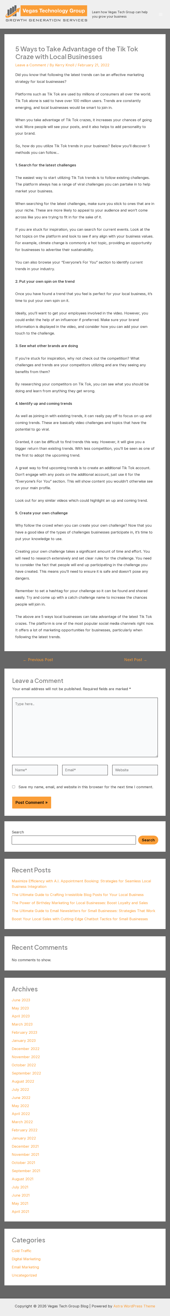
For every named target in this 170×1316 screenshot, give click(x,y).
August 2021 (22, 1179)
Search (18, 832)
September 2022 (26, 1073)
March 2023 (22, 1024)
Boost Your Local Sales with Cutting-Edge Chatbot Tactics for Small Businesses (80, 919)
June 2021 (21, 1195)
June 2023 (21, 1000)
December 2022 (25, 1048)
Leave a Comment (30, 65)
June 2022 (21, 1097)
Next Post (135, 660)
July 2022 (20, 1089)
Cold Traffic (21, 1251)
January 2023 (24, 1040)
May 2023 (20, 1008)
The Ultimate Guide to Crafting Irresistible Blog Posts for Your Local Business (78, 894)
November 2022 (26, 1057)
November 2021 (25, 1154)
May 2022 (20, 1106)
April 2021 (20, 1211)
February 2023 (24, 1032)
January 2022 (24, 1138)
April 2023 (21, 1016)
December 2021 (25, 1146)
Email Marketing (25, 1267)
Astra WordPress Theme (134, 1306)
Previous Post (38, 660)
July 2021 (20, 1187)
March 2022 (22, 1122)
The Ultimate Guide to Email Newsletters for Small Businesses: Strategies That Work (83, 911)
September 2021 (26, 1171)
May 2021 (20, 1203)
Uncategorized (24, 1275)
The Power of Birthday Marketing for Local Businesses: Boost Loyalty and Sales (80, 903)
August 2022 (23, 1081)
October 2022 (24, 1065)
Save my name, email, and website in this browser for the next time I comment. (85, 787)
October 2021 (23, 1162)
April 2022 (21, 1114)
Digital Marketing (26, 1259)
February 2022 (24, 1130)
